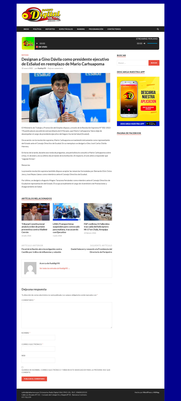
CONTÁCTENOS (114, 29)
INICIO (26, 29)
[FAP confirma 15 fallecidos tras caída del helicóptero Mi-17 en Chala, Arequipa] (98, 221)
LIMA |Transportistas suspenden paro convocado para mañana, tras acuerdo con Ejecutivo (66, 228)
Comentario (28, 300)
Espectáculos (66, 29)
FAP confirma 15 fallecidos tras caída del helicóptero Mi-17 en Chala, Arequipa (96, 227)
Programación (96, 29)
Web (23, 356)
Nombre (26, 333)
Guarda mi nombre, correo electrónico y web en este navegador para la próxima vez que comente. (66, 371)
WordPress (147, 392)
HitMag (156, 392)
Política (37, 29)
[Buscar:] (138, 63)
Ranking (81, 29)
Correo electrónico (32, 344)
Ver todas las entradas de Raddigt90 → (55, 268)
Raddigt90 (42, 68)
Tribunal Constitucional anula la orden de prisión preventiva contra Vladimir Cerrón (34, 228)
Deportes (50, 29)
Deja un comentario (55, 68)
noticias (25, 55)
